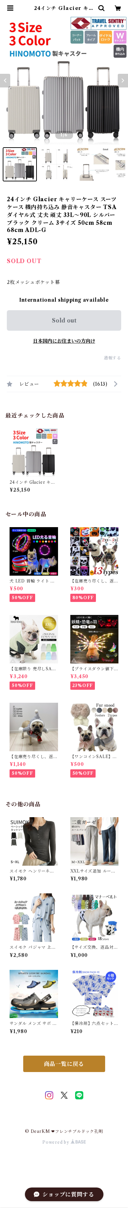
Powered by (56, 1142)
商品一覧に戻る (64, 1063)
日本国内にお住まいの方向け (64, 341)
